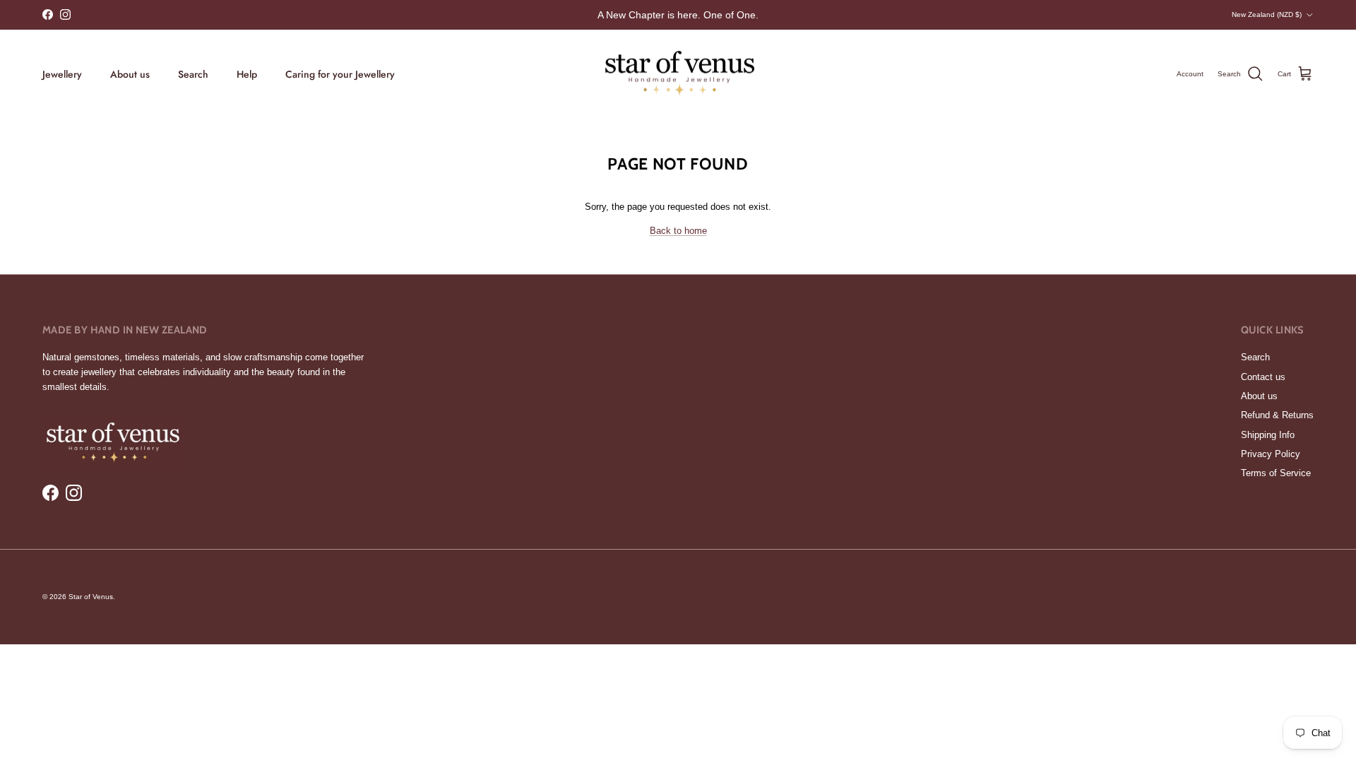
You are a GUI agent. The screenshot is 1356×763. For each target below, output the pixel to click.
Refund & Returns (1277, 415)
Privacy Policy (1270, 454)
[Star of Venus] (678, 74)
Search (193, 74)
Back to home (678, 230)
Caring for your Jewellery (340, 74)
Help (247, 74)
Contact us (1263, 377)
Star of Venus (91, 597)
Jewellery (62, 74)
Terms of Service (1276, 473)
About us (130, 74)
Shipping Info (1268, 435)
